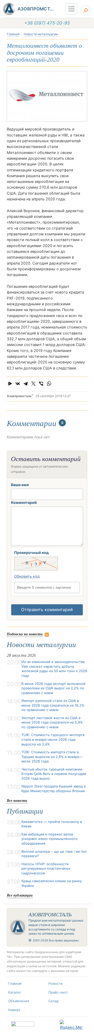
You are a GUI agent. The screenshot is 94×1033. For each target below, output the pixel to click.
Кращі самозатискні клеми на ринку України (51, 883)
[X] (33, 383)
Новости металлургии (41, 34)
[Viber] (41, 383)
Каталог (14, 992)
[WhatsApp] (49, 383)
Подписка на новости (25, 634)
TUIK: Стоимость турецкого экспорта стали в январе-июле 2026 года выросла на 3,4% (52, 739)
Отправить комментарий (47, 609)
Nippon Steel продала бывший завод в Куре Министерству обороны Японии (53, 788)
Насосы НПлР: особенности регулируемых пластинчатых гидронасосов (45, 868)
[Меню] (71, 8)
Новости (55, 983)
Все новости (17, 800)
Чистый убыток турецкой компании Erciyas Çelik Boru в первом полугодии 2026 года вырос (53, 773)
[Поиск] (85, 10)
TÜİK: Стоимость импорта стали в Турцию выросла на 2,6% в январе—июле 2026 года (52, 756)
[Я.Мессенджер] (10, 383)
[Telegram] (25, 383)
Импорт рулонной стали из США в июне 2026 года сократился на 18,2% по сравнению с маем (52, 705)
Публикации (25, 811)
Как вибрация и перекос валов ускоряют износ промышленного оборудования (49, 838)
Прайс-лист (58, 992)
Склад (53, 1001)
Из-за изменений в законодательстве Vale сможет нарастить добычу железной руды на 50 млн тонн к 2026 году (54, 669)
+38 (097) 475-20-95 (47, 23)
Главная (13, 34)
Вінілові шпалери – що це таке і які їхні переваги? (54, 853)
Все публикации (20, 895)
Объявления (18, 1001)
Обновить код (27, 576)
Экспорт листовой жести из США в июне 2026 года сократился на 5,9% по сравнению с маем (52, 722)
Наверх (14, 1010)
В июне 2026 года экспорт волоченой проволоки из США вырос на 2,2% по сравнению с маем (53, 688)
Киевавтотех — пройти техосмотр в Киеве (51, 824)
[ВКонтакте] (18, 383)
